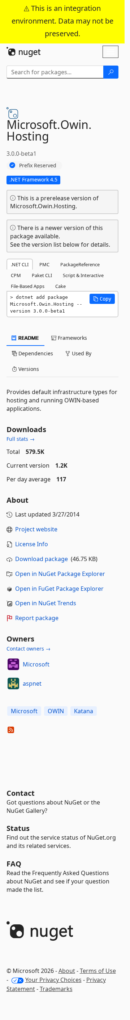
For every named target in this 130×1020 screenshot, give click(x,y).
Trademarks (56, 989)
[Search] (110, 72)
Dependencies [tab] (35, 353)
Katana (83, 711)
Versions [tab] (28, 368)
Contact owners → (28, 648)
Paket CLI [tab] (42, 275)
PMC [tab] (44, 264)
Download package (41, 559)
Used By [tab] (80, 353)
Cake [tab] (60, 286)
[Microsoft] (13, 664)
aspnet (32, 683)
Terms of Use (98, 971)
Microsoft (36, 664)
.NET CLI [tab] (20, 264)
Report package (36, 618)
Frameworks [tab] (71, 337)
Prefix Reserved (37, 165)
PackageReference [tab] (80, 264)
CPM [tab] (16, 275)
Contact (20, 793)
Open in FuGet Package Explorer (59, 589)
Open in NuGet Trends (45, 603)
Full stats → (20, 438)
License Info (31, 544)
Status (18, 828)
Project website (36, 529)
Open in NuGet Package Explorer (60, 574)
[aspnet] (13, 683)
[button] (102, 299)
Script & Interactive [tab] (83, 275)
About (66, 971)
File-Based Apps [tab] (27, 286)
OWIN (56, 711)
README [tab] (28, 337)
